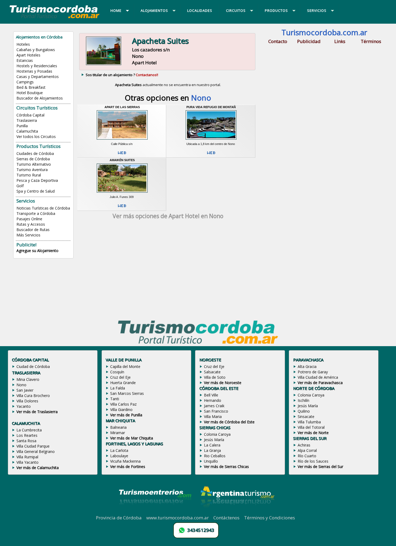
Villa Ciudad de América (318, 377)
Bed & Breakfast (31, 87)
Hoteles (23, 44)
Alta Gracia (307, 366)
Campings (25, 81)
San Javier (24, 390)
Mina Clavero (27, 379)
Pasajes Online (29, 218)
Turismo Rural (28, 175)
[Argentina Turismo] (237, 512)
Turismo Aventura (32, 169)
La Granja (212, 450)
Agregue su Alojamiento (37, 250)
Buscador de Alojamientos (39, 98)
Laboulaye (119, 455)
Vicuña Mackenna (125, 461)
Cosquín (117, 371)
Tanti (114, 398)
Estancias (24, 60)
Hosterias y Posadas (34, 71)
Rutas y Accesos (30, 224)
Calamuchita (27, 131)
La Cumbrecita (29, 429)
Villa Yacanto (27, 462)
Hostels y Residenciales (36, 65)
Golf (20, 185)
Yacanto (23, 406)
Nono (21, 384)
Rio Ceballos (214, 455)
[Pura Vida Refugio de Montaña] (211, 140)
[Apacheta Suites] (103, 64)
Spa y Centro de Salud (35, 191)
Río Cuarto (307, 455)
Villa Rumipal (27, 456)
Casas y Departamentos (37, 76)
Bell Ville (211, 395)
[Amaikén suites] (122, 193)
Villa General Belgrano (35, 451)
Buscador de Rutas (33, 229)
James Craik (214, 405)
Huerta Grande (123, 382)
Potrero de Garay (313, 371)
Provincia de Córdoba (119, 518)
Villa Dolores (27, 400)
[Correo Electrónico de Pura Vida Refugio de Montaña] (211, 155)
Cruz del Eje (120, 377)
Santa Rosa (26, 440)
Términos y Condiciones (269, 518)
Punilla (22, 125)
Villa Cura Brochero (33, 395)
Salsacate (212, 371)
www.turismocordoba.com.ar (177, 518)
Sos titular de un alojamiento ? (122, 74)
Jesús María (214, 439)
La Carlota (119, 450)
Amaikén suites (122, 160)
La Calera (212, 445)
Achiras (304, 445)
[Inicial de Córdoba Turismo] (54, 18)
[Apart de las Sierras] (122, 140)
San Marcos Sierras (127, 393)
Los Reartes (26, 435)
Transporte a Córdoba (35, 213)
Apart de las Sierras (122, 107)
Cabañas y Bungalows (35, 49)
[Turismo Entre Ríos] (155, 512)
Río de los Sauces (313, 461)
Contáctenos (226, 518)
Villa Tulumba (309, 421)
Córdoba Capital (30, 115)
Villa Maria (213, 416)
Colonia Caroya (217, 434)
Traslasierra (26, 120)
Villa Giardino (121, 409)
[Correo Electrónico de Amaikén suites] (122, 208)
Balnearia (118, 427)
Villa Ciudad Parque (33, 446)
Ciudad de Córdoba (33, 366)
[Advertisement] (167, 271)
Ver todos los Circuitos (36, 136)
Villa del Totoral (311, 427)
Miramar (117, 432)
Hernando (212, 400)
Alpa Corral (307, 450)
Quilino (304, 411)
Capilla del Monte (125, 366)
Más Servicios (28, 234)
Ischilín (303, 400)
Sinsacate (306, 416)
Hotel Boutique (29, 92)
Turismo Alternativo (33, 164)
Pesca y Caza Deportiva (37, 180)
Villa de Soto (214, 377)
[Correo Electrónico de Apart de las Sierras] (122, 155)
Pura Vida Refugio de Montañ (211, 107)
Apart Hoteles (28, 55)
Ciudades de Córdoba (35, 153)
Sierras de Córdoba (33, 158)
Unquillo (211, 461)
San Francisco (216, 411)
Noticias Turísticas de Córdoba (43, 208)
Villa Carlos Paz (123, 404)
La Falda (117, 388)
